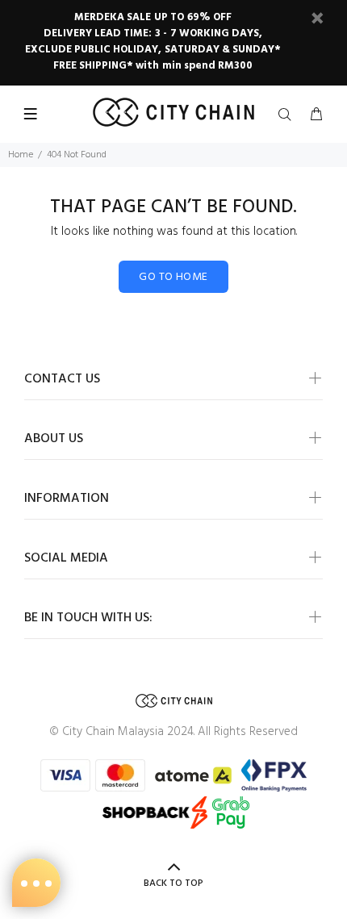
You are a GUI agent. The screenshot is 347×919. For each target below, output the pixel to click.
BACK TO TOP (173, 883)
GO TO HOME (173, 277)
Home (20, 155)
